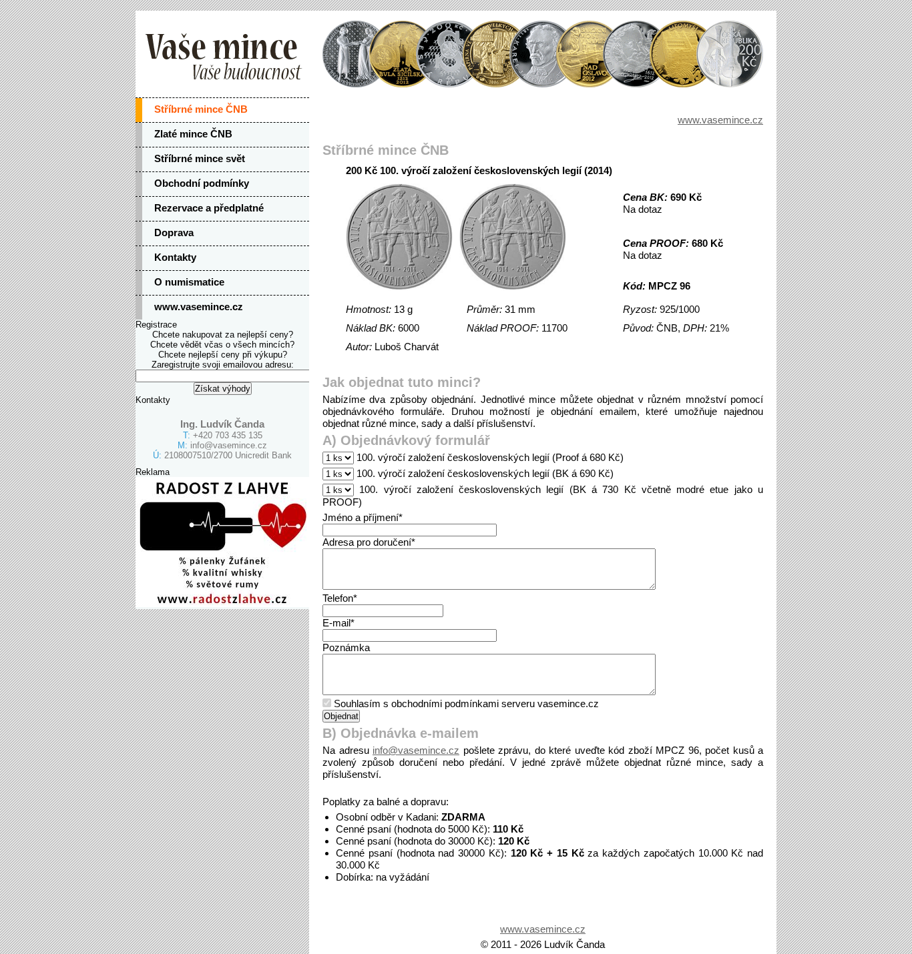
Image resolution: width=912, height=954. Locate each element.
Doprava (174, 232)
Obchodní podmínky (201, 183)
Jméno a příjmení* (362, 517)
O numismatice (189, 282)
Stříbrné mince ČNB (201, 109)
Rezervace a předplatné (209, 207)
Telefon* (339, 598)
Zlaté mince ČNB (193, 133)
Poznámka (346, 647)
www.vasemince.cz (198, 306)
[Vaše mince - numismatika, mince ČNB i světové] (456, 54)
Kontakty (175, 257)
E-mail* (338, 622)
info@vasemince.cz (228, 445)
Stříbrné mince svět (199, 158)
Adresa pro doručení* (368, 542)
